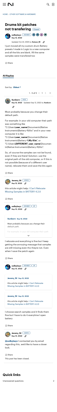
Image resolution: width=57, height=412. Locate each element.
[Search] (48, 4)
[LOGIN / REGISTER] (52, 4)
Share (9, 63)
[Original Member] (37, 35)
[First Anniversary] (41, 35)
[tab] (8, 75)
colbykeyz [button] (16, 35)
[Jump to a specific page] (50, 93)
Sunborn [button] (16, 100)
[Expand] (28, 235)
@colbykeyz (11, 341)
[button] (8, 36)
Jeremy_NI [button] (16, 180)
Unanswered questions (28, 381)
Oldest (16, 87)
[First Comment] (45, 35)
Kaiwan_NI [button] (36, 42)
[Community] (10, 4)
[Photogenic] (34, 35)
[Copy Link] (43, 42)
